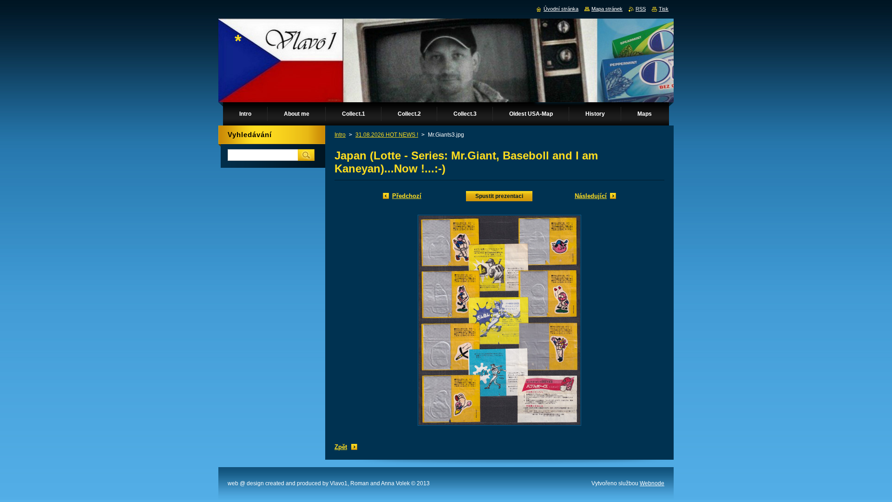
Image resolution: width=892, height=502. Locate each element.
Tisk (664, 9)
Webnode (652, 483)
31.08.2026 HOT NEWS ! (386, 135)
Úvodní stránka (561, 9)
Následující (591, 195)
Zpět (340, 446)
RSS (641, 9)
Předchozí (406, 195)
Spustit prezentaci (499, 196)
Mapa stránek (607, 9)
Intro (340, 135)
